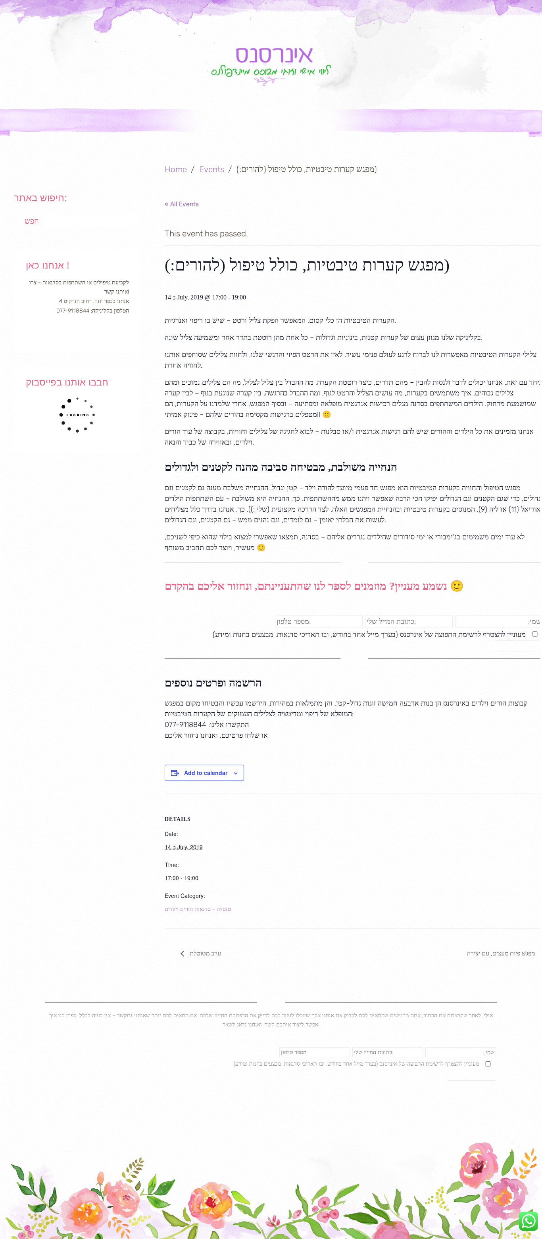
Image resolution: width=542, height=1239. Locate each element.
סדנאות (292, 123)
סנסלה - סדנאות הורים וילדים (198, 909)
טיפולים (105, 123)
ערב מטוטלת (204, 953)
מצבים (169, 123)
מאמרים (358, 123)
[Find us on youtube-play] (90, 331)
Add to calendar (205, 773)
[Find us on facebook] (65, 331)
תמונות (230, 123)
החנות (420, 123)
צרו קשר (484, 123)
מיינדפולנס (33, 123)
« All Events (182, 204)
